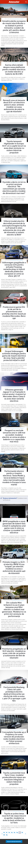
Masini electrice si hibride (17, 98)
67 (22, 832)
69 (6, 835)
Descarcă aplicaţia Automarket (14, 841)
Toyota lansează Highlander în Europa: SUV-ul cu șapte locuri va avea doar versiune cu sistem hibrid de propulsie (14, 147)
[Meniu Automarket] (26, 1)
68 (4, 835)
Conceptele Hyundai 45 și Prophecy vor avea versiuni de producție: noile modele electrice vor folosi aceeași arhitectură (14, 738)
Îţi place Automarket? (10, 498)
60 (4, 832)
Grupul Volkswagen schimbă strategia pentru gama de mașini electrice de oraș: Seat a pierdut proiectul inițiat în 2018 (14, 355)
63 (12, 832)
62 (9, 832)
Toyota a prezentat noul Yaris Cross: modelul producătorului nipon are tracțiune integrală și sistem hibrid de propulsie (14, 778)
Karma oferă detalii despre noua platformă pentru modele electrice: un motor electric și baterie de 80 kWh (14, 69)
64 (14, 832)
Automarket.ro (14, 1)
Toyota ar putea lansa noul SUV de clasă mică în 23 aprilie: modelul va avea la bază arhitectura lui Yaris (14, 818)
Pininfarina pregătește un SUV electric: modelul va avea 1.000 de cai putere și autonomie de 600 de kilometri (14, 653)
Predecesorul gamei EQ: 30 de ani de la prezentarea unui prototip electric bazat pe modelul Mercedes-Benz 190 (14, 312)
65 (17, 832)
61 (6, 832)
